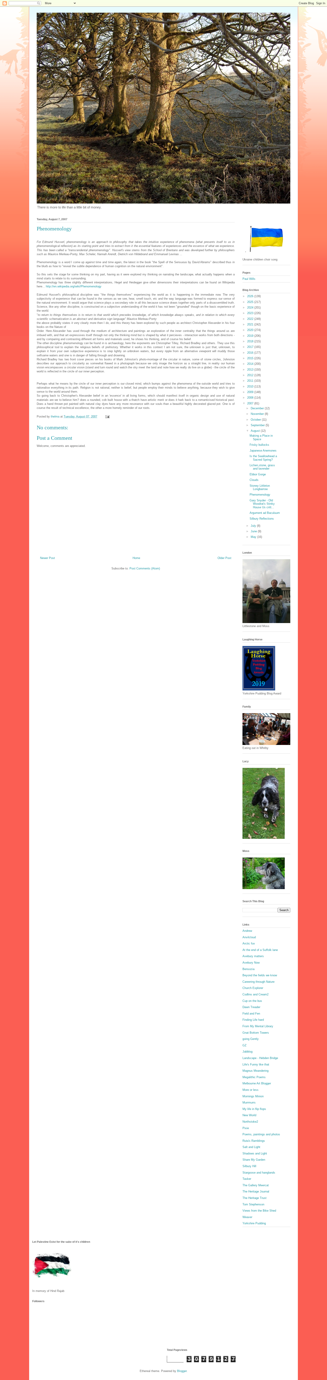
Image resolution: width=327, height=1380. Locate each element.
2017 (250, 347)
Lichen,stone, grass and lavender (262, 467)
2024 (250, 307)
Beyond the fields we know (259, 975)
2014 (250, 363)
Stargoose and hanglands (258, 1172)
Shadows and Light (254, 1153)
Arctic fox (248, 943)
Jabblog (247, 1051)
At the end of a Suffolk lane (260, 950)
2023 (250, 313)
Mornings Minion (253, 1096)
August (256, 430)
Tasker (246, 1178)
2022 (250, 319)
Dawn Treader (251, 1007)
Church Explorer (252, 988)
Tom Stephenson (253, 1204)
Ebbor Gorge (258, 474)
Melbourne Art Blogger (256, 1083)
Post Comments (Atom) (144, 568)
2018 (250, 341)
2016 (250, 352)
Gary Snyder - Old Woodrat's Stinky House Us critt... (262, 504)
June (254, 531)
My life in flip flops (254, 1109)
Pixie (245, 1128)
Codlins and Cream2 (255, 994)
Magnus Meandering (255, 1070)
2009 (250, 392)
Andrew (247, 930)
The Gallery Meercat (255, 1185)
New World (249, 1115)
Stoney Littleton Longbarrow (260, 487)
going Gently (250, 1039)
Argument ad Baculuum (265, 512)
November (258, 414)
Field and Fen (251, 1013)
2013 (250, 369)
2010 (250, 386)
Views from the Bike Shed (259, 1210)
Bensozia (248, 969)
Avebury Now (251, 962)
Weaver (247, 1217)
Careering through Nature (258, 981)
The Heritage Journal (255, 1191)
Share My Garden (253, 1159)
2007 (250, 403)
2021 (250, 324)
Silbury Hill (249, 1166)
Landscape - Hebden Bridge (260, 1058)
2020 (250, 330)
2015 (250, 358)
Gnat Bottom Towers (255, 1032)
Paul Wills (248, 278)
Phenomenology (260, 494)
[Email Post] (107, 416)
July (254, 525)
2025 (250, 302)
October (256, 419)
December (258, 408)
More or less (250, 1089)
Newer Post (47, 558)
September (258, 425)
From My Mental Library (257, 1026)
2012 (250, 375)
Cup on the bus (252, 1001)
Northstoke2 (250, 1121)
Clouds (254, 480)
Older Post (224, 558)
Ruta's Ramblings (253, 1140)
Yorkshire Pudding (254, 1223)
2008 (250, 397)
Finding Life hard (253, 1019)
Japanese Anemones (263, 450)
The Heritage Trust (254, 1198)
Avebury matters (253, 956)
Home (136, 558)
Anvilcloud (249, 937)
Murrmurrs (249, 1102)
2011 (250, 380)
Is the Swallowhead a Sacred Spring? (263, 457)
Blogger (182, 1371)
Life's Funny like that (255, 1064)
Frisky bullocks (259, 444)
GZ (244, 1045)
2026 (250, 296)
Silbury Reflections (262, 518)
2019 (250, 335)
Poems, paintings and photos (261, 1134)
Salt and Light (251, 1147)
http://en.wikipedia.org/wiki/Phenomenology (73, 286)
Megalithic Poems (254, 1077)
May (254, 537)
